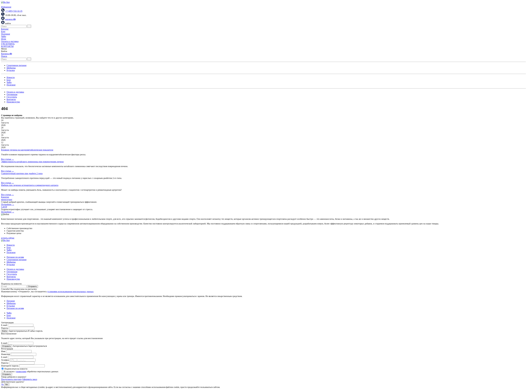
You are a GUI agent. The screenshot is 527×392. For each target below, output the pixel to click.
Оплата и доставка (10, 41)
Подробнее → (7, 204)
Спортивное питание (16, 65)
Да (2, 384)
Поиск (4, 56)
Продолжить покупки (11, 379)
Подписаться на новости (15, 369)
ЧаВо (3, 36)
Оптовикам (12, 94)
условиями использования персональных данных (70, 291)
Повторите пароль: (10, 366)
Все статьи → (7, 159)
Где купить (12, 97)
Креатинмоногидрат (6, 198)
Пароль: (5, 328)
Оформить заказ (29, 379)
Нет (6, 384)
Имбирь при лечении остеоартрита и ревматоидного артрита (29, 185)
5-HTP (4, 207)
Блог (3, 31)
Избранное (6, 7)
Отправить (32, 286)
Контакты (11, 99)
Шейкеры (11, 68)
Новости (11, 77)
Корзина (6, 54)
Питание (11, 301)
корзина (10, 19)
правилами (21, 371)
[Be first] (5, 2)
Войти (4, 331)
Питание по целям (15, 257)
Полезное (5, 34)
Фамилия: (5, 354)
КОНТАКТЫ (7, 46)
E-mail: (4, 325)
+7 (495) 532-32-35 (13, 11)
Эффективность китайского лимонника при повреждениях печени (32, 161)
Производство (13, 102)
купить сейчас (7, 238)
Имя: (3, 351)
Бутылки (11, 70)
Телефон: (5, 360)
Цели (3, 39)
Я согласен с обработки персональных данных (31, 371)
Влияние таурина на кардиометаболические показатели (27, 150)
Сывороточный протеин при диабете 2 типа (22, 173)
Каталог (5, 29)
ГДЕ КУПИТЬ (8, 44)
